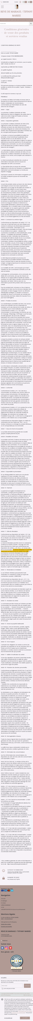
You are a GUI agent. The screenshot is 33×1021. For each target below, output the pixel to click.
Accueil (3, 898)
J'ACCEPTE (25, 1018)
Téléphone (4, 940)
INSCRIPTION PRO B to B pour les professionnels (13, 909)
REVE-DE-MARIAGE (6, 905)
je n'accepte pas (8, 1018)
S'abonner (27, 985)
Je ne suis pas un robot (9, 988)
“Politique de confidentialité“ (18, 1012)
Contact (16, 2)
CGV (3, 907)
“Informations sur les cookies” (25, 1011)
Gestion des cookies (6, 924)
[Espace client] (20, 2)
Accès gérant (28, 995)
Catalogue (4, 901)
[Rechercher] (31, 24)
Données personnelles (6, 926)
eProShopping (6, 995)
